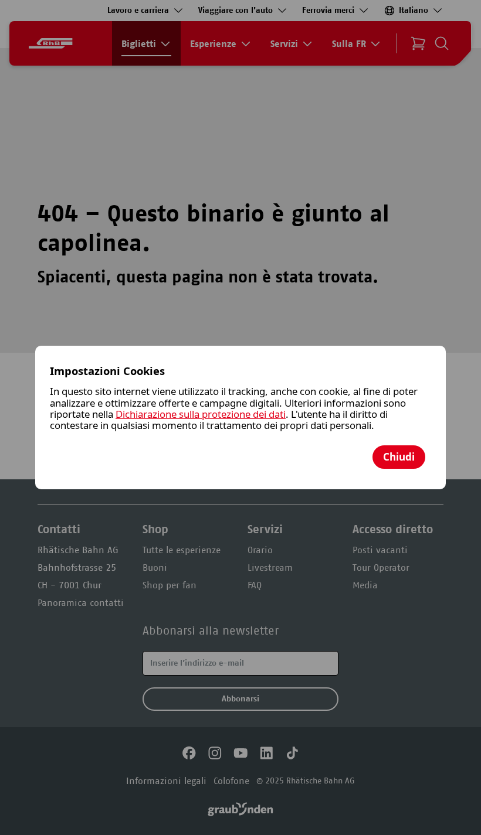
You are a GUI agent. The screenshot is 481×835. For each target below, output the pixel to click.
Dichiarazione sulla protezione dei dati (201, 414)
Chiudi (399, 456)
